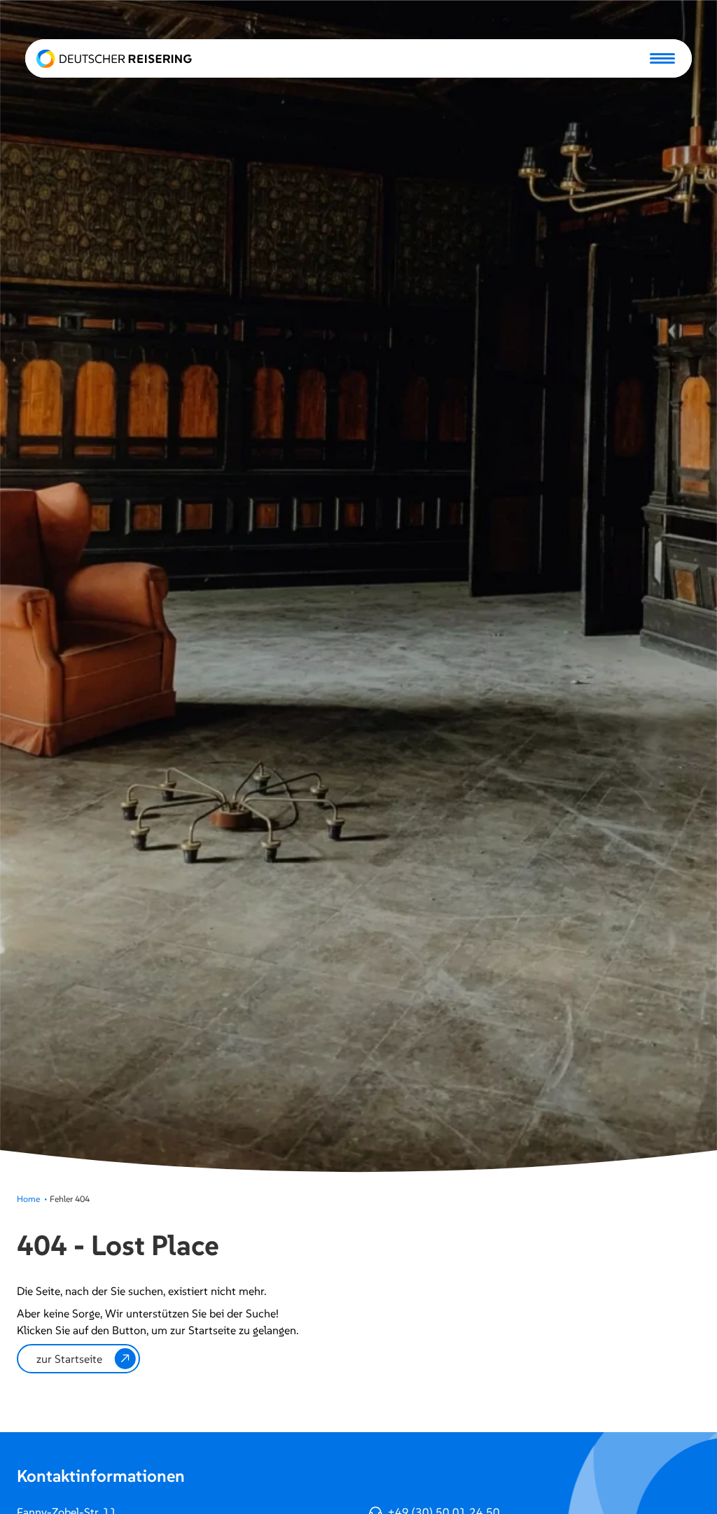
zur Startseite (69, 1359)
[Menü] (662, 58)
